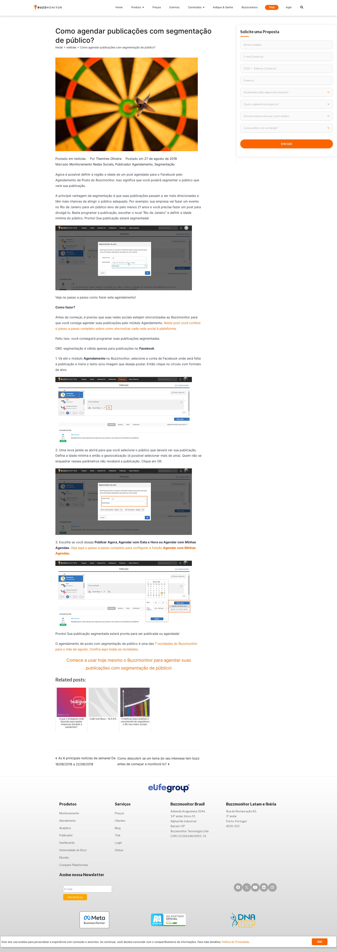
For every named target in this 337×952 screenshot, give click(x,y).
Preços (157, 7)
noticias (80, 159)
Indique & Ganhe (223, 7)
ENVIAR (286, 144)
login (289, 7)
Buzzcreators (250, 7)
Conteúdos (194, 7)
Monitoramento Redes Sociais (91, 164)
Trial (272, 7)
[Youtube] (255, 887)
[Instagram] (272, 887)
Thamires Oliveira (108, 159)
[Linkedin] (264, 887)
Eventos (174, 7)
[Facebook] (238, 887)
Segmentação (164, 164)
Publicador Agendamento (134, 164)
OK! (319, 942)
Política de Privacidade (235, 941)
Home (119, 7)
